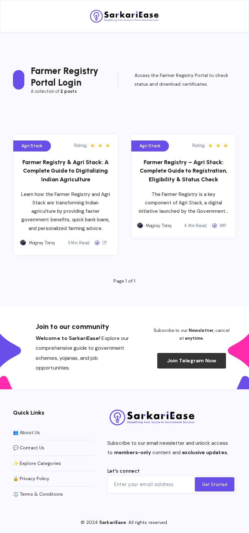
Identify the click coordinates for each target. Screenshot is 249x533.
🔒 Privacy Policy (31, 478)
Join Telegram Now (192, 360)
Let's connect (123, 471)
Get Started (214, 484)
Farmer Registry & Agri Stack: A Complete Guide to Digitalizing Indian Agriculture (65, 171)
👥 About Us (26, 432)
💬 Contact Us (28, 448)
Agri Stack (32, 145)
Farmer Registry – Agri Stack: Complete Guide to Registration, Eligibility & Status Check (184, 171)
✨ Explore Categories (37, 463)
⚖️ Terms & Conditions (38, 494)
